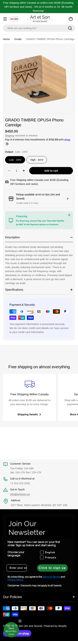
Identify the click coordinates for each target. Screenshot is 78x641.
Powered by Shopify (55, 625)
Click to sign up (52, 567)
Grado (18, 39)
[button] (11, 632)
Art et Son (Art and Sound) (27, 625)
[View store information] (67, 198)
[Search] (70, 28)
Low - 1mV (15, 159)
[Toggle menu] (5, 19)
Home (6, 39)
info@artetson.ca (20, 494)
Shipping (9, 135)
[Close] (69, 215)
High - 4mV (36, 159)
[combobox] (39, 28)
